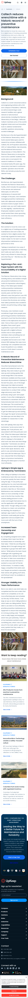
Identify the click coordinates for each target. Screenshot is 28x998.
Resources (5, 928)
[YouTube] (2, 968)
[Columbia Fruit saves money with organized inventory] (14, 785)
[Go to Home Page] (6, 2)
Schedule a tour (14, 51)
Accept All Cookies (14, 995)
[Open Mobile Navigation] (25, 2)
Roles (3, 918)
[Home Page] (2, 9)
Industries (4, 922)
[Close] (26, 977)
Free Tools (4, 938)
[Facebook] (11, 968)
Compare (4, 908)
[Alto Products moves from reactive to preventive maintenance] (14, 689)
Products (4, 912)
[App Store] (6, 972)
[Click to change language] (21, 2)
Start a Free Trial (14, 857)
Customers (9, 9)
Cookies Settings (13, 986)
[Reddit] (19, 968)
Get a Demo (14, 863)
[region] (14, 986)
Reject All (14, 991)
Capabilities (5, 925)
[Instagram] (8, 968)
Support (4, 935)
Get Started (14, 55)
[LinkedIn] (14, 968)
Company (4, 932)
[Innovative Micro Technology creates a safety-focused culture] (14, 737)
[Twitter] (5, 968)
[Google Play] (17, 972)
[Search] (17, 2)
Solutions (4, 915)
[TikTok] (16, 968)
